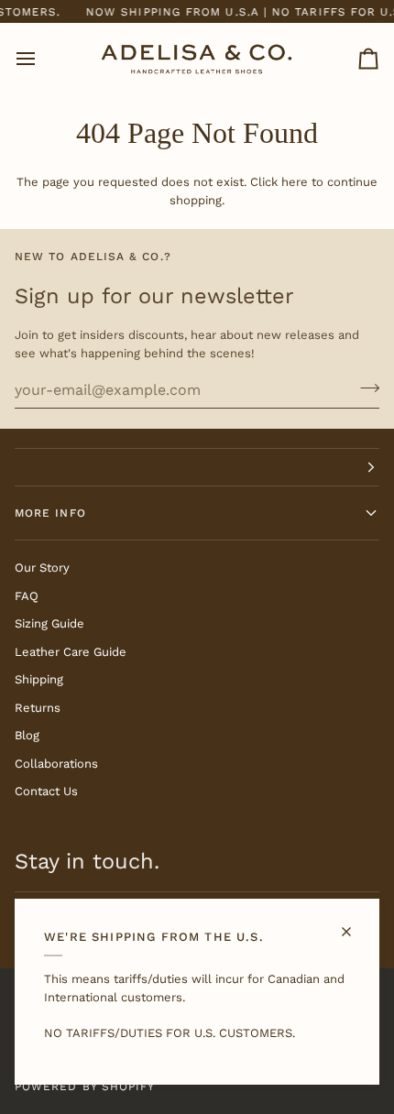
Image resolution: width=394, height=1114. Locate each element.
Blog (27, 735)
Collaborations (56, 763)
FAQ (26, 596)
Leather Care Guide (70, 652)
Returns (37, 708)
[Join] (364, 387)
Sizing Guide (49, 623)
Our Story (42, 567)
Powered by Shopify (85, 1086)
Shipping (39, 679)
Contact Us (46, 791)
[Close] (354, 924)
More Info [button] (50, 513)
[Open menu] (42, 58)
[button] (197, 467)
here (294, 182)
